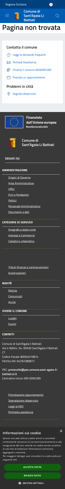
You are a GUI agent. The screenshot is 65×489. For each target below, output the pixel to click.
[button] (32, 483)
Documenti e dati (18, 212)
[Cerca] (57, 16)
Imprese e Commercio (21, 235)
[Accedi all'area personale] (51, 4)
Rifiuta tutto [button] (32, 475)
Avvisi (12, 302)
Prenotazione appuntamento (25, 395)
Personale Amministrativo (24, 206)
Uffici (11, 189)
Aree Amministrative (21, 183)
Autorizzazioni (17, 273)
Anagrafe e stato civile (22, 229)
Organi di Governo (19, 177)
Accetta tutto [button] (32, 467)
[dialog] (32, 458)
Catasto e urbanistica (21, 241)
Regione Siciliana (15, 4)
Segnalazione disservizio (23, 400)
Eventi (12, 324)
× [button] (61, 431)
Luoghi (12, 318)
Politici (12, 200)
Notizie (12, 290)
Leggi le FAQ (15, 406)
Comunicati (15, 296)
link (15, 459)
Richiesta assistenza (20, 412)
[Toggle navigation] (7, 15)
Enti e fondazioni (18, 195)
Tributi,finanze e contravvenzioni (28, 267)
